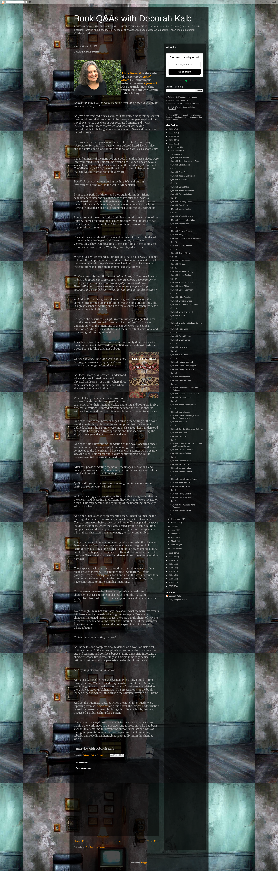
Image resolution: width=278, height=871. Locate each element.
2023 (171, 140)
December (175, 147)
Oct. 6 (173, 457)
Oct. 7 (173, 440)
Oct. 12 (173, 373)
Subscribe (184, 71)
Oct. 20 (173, 279)
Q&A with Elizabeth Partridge (182, 220)
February (175, 545)
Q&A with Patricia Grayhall (181, 362)
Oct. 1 (173, 514)
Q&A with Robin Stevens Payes (183, 479)
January (174, 548)
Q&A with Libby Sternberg (181, 297)
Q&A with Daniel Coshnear (181, 290)
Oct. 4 (173, 475)
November (175, 151)
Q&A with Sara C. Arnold (180, 486)
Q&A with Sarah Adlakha (180, 511)
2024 (171, 136)
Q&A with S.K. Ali (177, 315)
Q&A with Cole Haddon (180, 260)
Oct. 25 (173, 227)
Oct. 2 (173, 501)
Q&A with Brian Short (179, 172)
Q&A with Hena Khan (179, 347)
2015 (171, 575)
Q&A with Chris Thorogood (181, 312)
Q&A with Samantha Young (181, 271)
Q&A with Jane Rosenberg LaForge (185, 161)
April (173, 537)
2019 (171, 560)
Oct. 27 (173, 198)
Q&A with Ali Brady (178, 264)
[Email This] (111, 755)
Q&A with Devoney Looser (181, 202)
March (174, 541)
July (173, 526)
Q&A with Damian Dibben (181, 231)
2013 (171, 582)
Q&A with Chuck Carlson (180, 340)
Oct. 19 (173, 293)
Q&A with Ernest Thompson (182, 191)
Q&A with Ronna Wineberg (181, 282)
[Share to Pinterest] (122, 755)
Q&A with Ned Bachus (179, 464)
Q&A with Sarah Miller (179, 187)
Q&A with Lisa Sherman (180, 412)
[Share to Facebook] (119, 755)
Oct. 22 (173, 257)
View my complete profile (176, 600)
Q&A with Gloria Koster (180, 165)
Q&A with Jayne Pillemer (180, 253)
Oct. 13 (173, 358)
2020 (171, 557)
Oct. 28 (173, 183)
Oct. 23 (173, 249)
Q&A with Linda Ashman (180, 380)
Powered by (177, 80)
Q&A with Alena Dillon (179, 286)
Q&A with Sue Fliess (179, 355)
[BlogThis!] (114, 755)
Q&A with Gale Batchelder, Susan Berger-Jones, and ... (184, 417)
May (173, 534)
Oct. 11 (173, 384)
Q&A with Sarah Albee (179, 224)
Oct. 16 (173, 332)
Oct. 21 (173, 268)
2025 (171, 133)
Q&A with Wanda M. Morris (181, 216)
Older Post (153, 841)
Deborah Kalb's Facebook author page (184, 104)
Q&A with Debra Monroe (180, 336)
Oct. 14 (173, 351)
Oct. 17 (173, 319)
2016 (171, 571)
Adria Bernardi (131, 73)
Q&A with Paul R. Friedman (181, 450)
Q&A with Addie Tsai (179, 433)
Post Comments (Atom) (95, 847)
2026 (171, 129)
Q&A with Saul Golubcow (180, 397)
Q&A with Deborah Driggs (181, 194)
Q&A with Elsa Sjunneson (181, 246)
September (176, 519)
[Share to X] (117, 755)
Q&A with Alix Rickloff (179, 158)
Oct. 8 (173, 425)
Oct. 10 (173, 401)
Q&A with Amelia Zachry (180, 275)
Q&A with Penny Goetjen (180, 494)
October (174, 154)
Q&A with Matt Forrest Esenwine (184, 304)
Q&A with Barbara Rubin (180, 468)
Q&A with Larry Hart (178, 436)
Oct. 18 (173, 308)
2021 (171, 553)
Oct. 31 (173, 169)
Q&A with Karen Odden (180, 377)
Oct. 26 (173, 213)
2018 (171, 564)
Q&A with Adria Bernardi (180, 483)
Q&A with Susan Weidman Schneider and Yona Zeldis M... (186, 445)
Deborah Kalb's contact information (182, 97)
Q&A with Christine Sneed (181, 301)
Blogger (144, 863)
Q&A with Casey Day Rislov (182, 369)
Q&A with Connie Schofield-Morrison (185, 238)
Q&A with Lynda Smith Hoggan (183, 366)
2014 (171, 579)
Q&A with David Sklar (179, 205)
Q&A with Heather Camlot (181, 472)
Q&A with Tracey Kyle (179, 180)
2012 (171, 586)
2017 (171, 568)
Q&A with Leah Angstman (181, 497)
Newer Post (80, 841)
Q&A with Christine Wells (180, 461)
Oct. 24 (173, 242)
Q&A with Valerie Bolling (180, 453)
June (173, 530)
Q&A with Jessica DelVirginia (182, 176)
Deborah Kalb (175, 596)
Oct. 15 (173, 343)
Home (117, 841)
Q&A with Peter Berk (179, 329)
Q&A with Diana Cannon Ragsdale (184, 394)
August (174, 523)
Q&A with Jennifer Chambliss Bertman (186, 429)
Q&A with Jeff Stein (178, 422)
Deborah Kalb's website (178, 100)
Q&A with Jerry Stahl (179, 235)
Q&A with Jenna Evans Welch (183, 405)
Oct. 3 (173, 490)
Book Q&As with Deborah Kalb (133, 18)
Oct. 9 (173, 408)
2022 (171, 144)
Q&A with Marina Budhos (180, 209)
